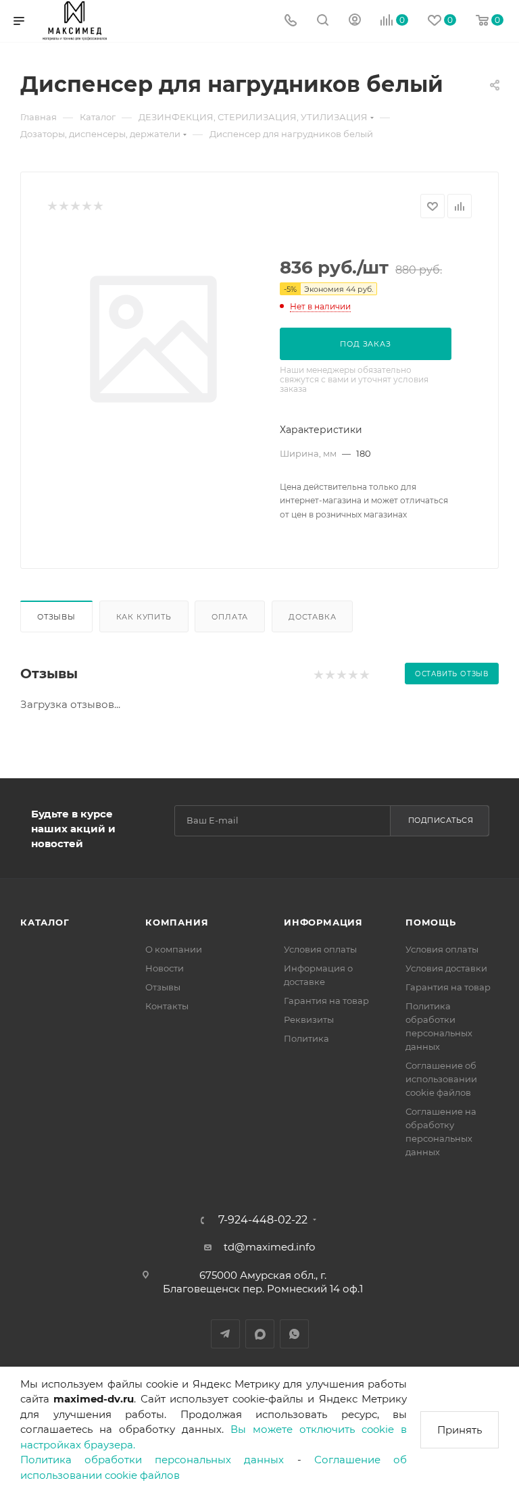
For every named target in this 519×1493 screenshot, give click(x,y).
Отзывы (56, 617)
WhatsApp (294, 1333)
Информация (323, 922)
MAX (259, 1333)
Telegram (225, 1333)
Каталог (45, 922)
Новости (164, 968)
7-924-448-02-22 (262, 1220)
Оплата (230, 617)
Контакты (167, 1006)
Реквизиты (309, 1019)
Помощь (430, 922)
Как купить (144, 617)
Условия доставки (446, 968)
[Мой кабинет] (355, 21)
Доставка (312, 617)
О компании (173, 949)
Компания (176, 922)
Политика (306, 1038)
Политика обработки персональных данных (152, 1459)
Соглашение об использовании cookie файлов (441, 1079)
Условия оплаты (320, 949)
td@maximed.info (269, 1246)
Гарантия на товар (326, 1000)
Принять (459, 1429)
